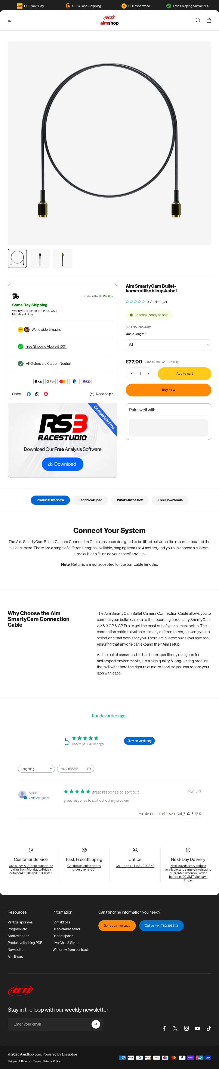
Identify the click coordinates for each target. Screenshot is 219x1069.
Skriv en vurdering (139, 741)
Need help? (104, 394)
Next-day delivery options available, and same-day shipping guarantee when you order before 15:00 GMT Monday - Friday (188, 873)
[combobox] (36, 769)
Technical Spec (90, 500)
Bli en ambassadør (66, 929)
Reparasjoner (63, 936)
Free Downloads (170, 500)
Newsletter (16, 950)
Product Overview (50, 500)
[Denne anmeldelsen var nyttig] (188, 813)
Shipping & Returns (19, 1061)
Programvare (17, 929)
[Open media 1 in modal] (109, 143)
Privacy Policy (51, 1061)
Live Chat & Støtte (66, 943)
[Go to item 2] (40, 258)
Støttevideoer (18, 936)
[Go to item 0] (17, 258)
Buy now (168, 390)
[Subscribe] (96, 1024)
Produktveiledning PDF (25, 943)
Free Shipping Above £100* (192, 6)
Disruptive (69, 1054)
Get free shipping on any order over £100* (84, 867)
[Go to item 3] (62, 258)
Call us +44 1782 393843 (161, 925)
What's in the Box (130, 500)
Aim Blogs (15, 956)
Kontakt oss (62, 922)
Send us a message (117, 925)
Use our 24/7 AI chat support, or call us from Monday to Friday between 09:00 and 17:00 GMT (31, 869)
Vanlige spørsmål (20, 922)
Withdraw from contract (70, 950)
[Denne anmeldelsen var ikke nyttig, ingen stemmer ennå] (196, 813)
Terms (37, 1061)
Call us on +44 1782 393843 (135, 866)
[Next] (201, 150)
